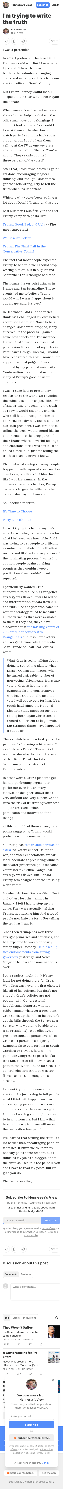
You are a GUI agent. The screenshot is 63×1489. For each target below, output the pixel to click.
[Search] (56, 1317)
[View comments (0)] (14, 41)
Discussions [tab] (29, 1317)
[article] (31, 1335)
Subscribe (42, 4)
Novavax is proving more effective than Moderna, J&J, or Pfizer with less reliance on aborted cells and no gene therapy (21, 1363)
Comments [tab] (11, 1274)
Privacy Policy (43, 1452)
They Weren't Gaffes (18, 1327)
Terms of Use (48, 1228)
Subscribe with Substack (34, 1438)
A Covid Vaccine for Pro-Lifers (21, 1355)
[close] (53, 1380)
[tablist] (18, 1274)
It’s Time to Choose (17, 511)
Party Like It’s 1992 (17, 520)
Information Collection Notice (38, 1231)
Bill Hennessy (19, 29)
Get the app (49, 1473)
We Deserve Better (17, 238)
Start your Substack (22, 1473)
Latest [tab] (16, 1317)
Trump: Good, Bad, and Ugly (24, 224)
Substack (14, 1481)
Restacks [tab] (26, 1274)
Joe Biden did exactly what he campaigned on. (20, 1333)
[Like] (6, 41)
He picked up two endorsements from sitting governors (30, 952)
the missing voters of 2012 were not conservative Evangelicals (31, 632)
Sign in (55, 4)
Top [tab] (7, 1317)
